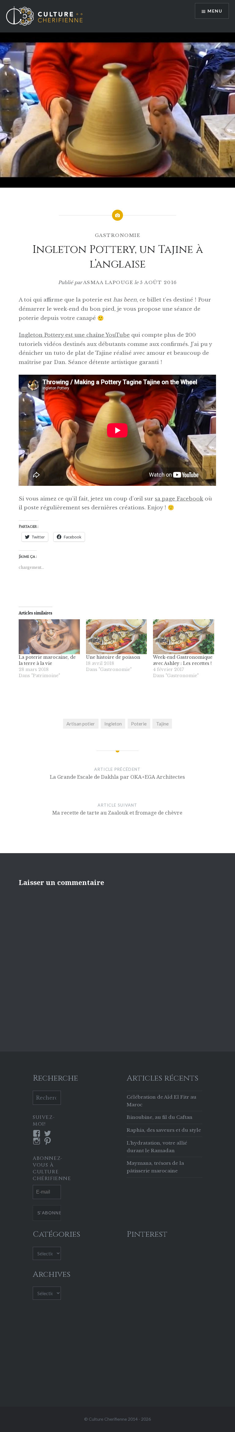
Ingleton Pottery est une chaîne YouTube (74, 335)
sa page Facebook (179, 499)
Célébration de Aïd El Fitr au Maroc (161, 1101)
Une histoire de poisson (113, 657)
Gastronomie (117, 235)
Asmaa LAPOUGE (108, 282)
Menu (214, 10)
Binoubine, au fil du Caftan (159, 1117)
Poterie (139, 723)
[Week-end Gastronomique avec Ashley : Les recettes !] (183, 636)
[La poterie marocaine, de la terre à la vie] (49, 636)
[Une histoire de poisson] (116, 636)
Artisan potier (80, 723)
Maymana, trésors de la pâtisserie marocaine (155, 1167)
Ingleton (113, 723)
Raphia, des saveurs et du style (164, 1130)
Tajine (162, 723)
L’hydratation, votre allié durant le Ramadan (157, 1146)
